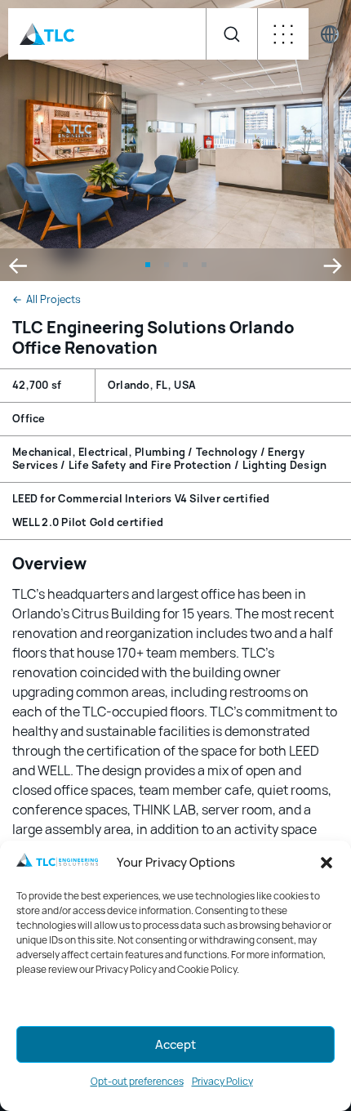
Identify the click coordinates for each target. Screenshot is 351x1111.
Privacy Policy (222, 1081)
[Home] (47, 34)
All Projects (46, 299)
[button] (326, 862)
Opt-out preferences (137, 1081)
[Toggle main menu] (283, 34)
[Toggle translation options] (330, 34)
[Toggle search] (231, 34)
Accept (175, 1045)
